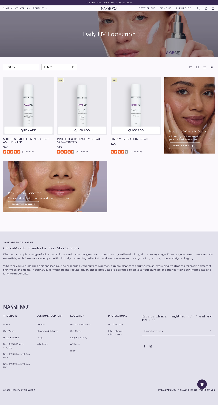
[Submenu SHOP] (11, 8)
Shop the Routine (23, 204)
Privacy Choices (188, 390)
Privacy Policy (167, 390)
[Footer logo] (109, 307)
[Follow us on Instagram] (151, 346)
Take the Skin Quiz (185, 145)
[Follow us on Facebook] (145, 346)
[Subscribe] (211, 331)
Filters (48, 67)
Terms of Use (207, 390)
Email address (153, 331)
